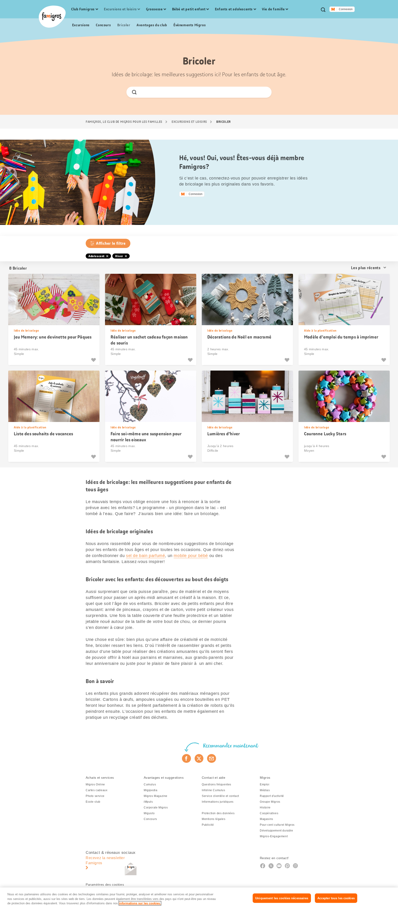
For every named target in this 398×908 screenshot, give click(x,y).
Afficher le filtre (111, 243)
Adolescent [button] (96, 256)
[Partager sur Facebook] (186, 758)
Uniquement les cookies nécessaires (281, 898)
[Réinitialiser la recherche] (264, 92)
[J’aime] (94, 360)
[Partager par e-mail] (211, 758)
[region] (199, 897)
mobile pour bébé (191, 555)
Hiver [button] (119, 256)
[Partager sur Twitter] (199, 758)
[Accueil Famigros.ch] (52, 17)
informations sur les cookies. (140, 903)
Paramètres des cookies (105, 884)
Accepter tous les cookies (336, 898)
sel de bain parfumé (145, 555)
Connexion (346, 9)
